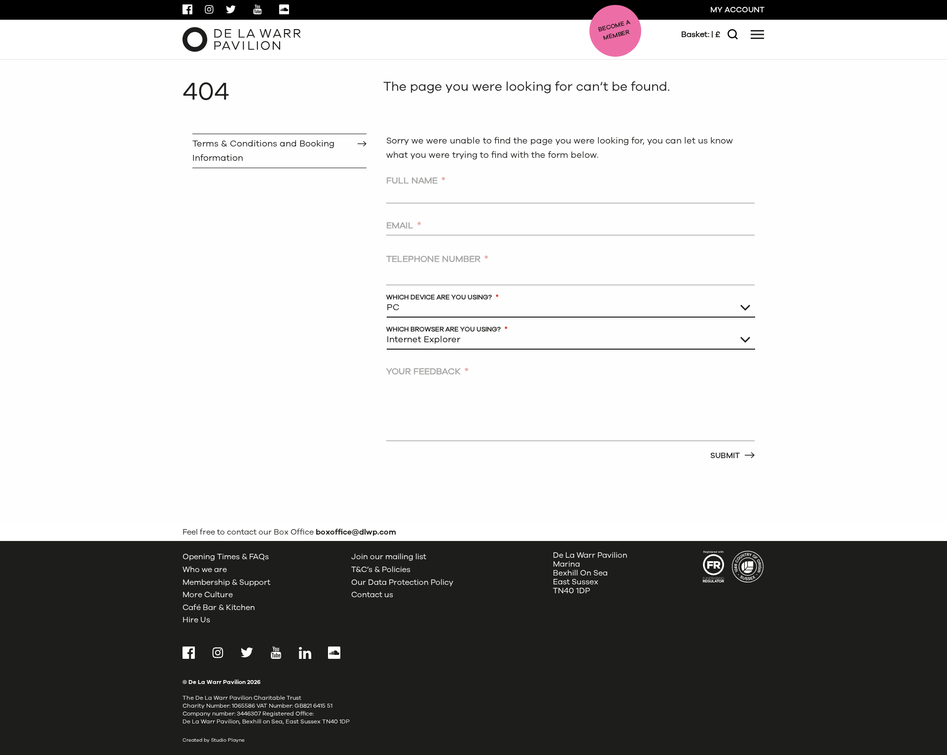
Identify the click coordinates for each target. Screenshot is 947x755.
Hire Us (196, 619)
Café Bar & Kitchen (218, 607)
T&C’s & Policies (380, 569)
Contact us (372, 594)
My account (737, 9)
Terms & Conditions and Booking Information (263, 151)
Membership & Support (226, 582)
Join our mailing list (388, 556)
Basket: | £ (700, 34)
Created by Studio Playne (213, 740)
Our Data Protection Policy (402, 582)
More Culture (207, 594)
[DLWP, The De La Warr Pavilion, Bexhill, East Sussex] (241, 39)
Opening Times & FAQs (225, 556)
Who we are (204, 569)
